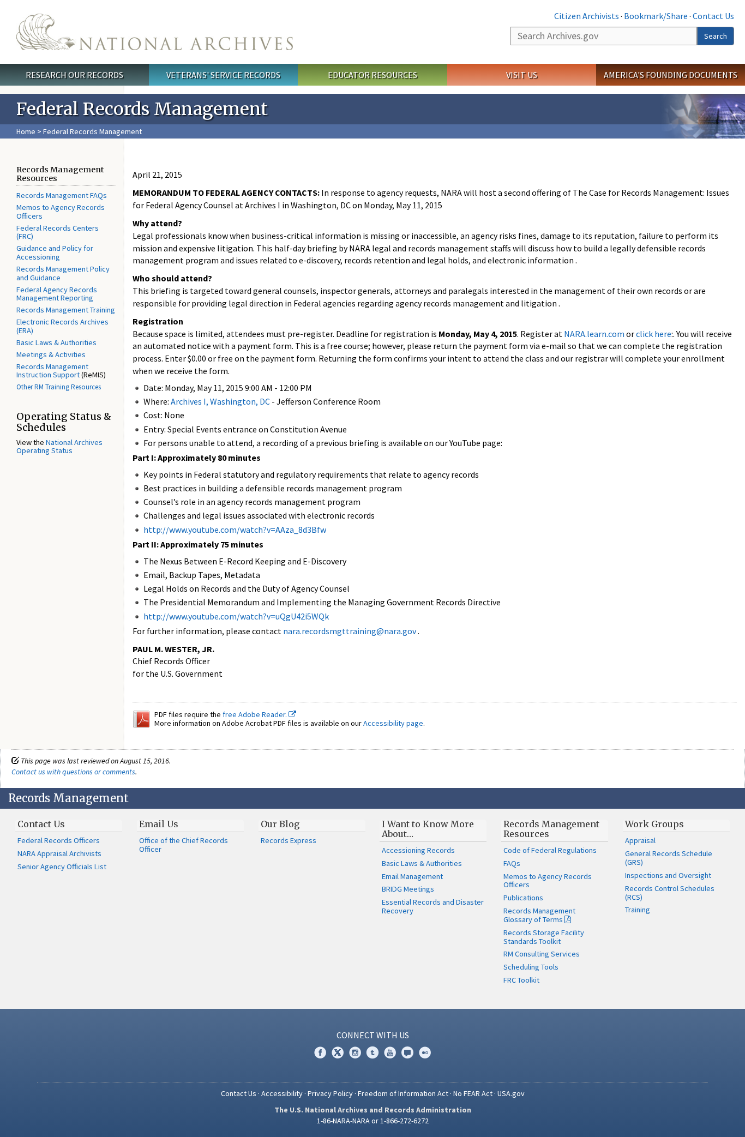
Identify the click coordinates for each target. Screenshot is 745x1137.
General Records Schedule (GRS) (668, 858)
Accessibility (282, 1093)
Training (637, 910)
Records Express (288, 840)
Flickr (424, 1052)
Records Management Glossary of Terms (539, 915)
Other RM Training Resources (58, 387)
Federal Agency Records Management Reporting (56, 294)
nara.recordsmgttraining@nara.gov (349, 630)
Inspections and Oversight (668, 875)
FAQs (511, 863)
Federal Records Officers (58, 840)
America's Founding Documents (670, 74)
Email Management (412, 876)
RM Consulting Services (541, 954)
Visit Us (521, 74)
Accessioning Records (418, 850)
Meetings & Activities (51, 354)
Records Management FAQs (61, 195)
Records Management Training (65, 310)
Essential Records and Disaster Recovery (433, 906)
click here (653, 333)
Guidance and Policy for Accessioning (54, 252)
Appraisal (640, 840)
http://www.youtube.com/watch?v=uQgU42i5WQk (236, 616)
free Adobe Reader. (256, 714)
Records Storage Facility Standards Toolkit (543, 937)
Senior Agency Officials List (61, 866)
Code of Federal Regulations (550, 850)
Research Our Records (74, 74)
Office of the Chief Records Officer (183, 844)
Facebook (320, 1052)
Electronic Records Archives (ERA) (62, 326)
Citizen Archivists (586, 15)
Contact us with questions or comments (73, 772)
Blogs (407, 1052)
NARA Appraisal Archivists (59, 853)
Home (25, 131)
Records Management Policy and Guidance (63, 273)
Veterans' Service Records (223, 74)
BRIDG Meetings (408, 889)
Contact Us (713, 15)
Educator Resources (372, 74)
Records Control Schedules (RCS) (669, 892)
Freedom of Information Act (403, 1093)
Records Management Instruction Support (52, 371)
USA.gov (511, 1093)
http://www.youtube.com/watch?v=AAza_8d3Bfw (234, 529)
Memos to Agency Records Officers (60, 211)
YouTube (389, 1052)
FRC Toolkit (521, 980)
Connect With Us (373, 1035)
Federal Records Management (92, 131)
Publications (523, 898)
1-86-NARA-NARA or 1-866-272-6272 (373, 1121)
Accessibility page (393, 723)
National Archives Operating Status (59, 446)
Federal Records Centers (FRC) (57, 232)
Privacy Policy (330, 1093)
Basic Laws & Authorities (56, 342)
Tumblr (372, 1052)
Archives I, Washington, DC (220, 401)
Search (715, 36)
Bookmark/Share (656, 15)
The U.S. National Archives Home (154, 32)
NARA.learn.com (594, 333)
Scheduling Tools (530, 967)
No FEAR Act (472, 1093)
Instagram (355, 1052)
